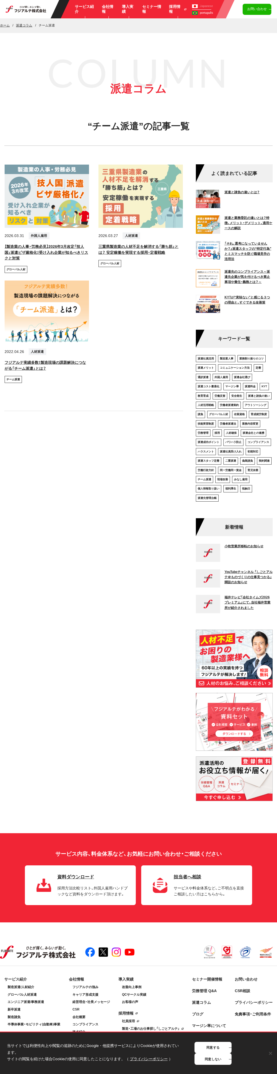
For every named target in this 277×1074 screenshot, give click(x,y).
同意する (213, 1047)
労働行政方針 (206, 470)
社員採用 (128, 1021)
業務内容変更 (250, 423)
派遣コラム (201, 1002)
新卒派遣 (14, 1009)
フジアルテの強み (85, 987)
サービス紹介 (84, 9)
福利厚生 (230, 488)
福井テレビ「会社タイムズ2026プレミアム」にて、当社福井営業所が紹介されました (248, 602)
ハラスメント (206, 451)
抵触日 (246, 488)
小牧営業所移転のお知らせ (244, 546)
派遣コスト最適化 (208, 386)
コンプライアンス (258, 442)
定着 (258, 367)
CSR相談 (242, 991)
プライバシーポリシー (254, 1002)
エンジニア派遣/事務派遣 (26, 1002)
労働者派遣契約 (229, 404)
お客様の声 (130, 1002)
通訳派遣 (203, 377)
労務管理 (203, 432)
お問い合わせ (257, 9)
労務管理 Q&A (204, 991)
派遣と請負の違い (259, 395)
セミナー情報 (151, 9)
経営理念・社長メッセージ (91, 1002)
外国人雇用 (39, 236)
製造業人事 (226, 358)
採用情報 (174, 9)
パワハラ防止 (233, 442)
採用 (217, 432)
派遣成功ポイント (208, 442)
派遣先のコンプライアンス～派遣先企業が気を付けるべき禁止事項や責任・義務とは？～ (247, 277)
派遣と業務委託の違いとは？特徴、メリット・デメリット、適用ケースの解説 (248, 223)
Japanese (206, 6)
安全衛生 (236, 395)
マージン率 (232, 386)
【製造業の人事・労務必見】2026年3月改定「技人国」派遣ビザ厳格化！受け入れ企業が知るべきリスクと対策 (46, 253)
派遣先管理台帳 (207, 497)
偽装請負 (247, 460)
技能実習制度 (206, 423)
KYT (264, 386)
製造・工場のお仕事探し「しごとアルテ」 (151, 1028)
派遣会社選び (242, 377)
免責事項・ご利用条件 (253, 1014)
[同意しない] (270, 1053)
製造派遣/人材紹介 (21, 987)
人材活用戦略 (206, 404)
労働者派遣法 (228, 423)
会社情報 (107, 9)
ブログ (197, 1014)
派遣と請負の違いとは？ (242, 192)
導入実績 (127, 9)
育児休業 (253, 470)
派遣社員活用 (206, 358)
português (206, 12)
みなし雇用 (241, 479)
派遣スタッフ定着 (208, 460)
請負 (200, 414)
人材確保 (231, 432)
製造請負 (14, 1017)
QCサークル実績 (134, 994)
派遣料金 (250, 386)
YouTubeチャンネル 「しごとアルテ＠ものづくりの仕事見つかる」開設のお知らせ (249, 577)
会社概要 (78, 1017)
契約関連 (264, 460)
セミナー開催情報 (207, 979)
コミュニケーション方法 (235, 367)
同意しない (213, 1059)
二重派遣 (230, 460)
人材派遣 (131, 236)
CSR (76, 1009)
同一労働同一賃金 (231, 470)
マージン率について (209, 1026)
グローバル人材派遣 (22, 994)
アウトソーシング (255, 404)
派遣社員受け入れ (231, 451)
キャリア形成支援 (85, 994)
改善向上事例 (131, 987)
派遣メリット (206, 367)
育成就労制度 (259, 414)
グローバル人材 (15, 269)
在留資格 (239, 414)
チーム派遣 (13, 379)
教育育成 (203, 395)
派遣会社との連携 (253, 432)
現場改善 (222, 479)
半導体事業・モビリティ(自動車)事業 (34, 1024)
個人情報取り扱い (208, 488)
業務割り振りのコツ (251, 358)
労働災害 (220, 395)
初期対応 (253, 451)
